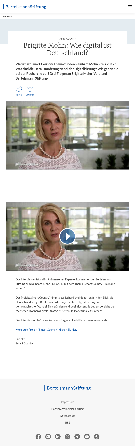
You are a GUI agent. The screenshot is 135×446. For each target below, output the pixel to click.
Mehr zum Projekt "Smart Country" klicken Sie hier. (46, 329)
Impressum (67, 402)
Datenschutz (67, 415)
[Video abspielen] (67, 236)
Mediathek (8, 16)
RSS (67, 422)
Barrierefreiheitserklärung (67, 409)
